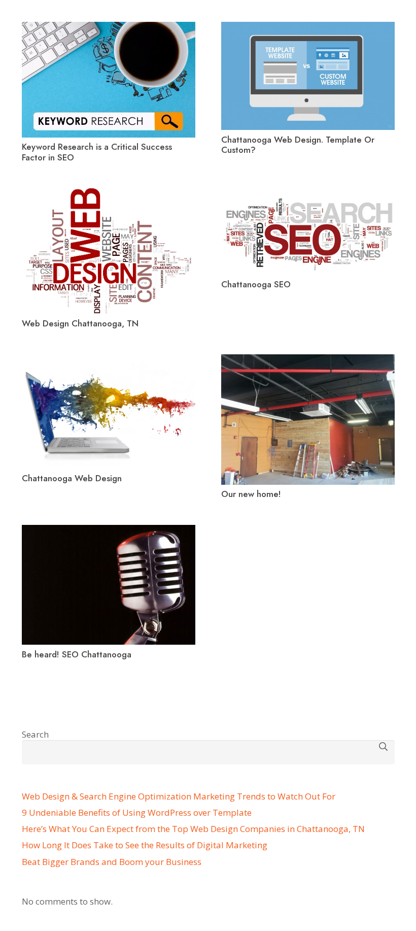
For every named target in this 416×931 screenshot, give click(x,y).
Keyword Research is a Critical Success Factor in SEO (97, 152)
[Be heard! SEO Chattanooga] (108, 531)
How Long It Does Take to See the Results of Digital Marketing (144, 845)
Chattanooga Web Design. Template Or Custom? (297, 145)
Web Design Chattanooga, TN (80, 323)
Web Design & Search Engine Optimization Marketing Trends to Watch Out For (178, 796)
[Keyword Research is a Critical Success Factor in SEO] (108, 28)
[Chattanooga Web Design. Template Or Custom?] (308, 28)
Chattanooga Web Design (72, 478)
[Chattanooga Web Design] (108, 360)
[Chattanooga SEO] (308, 194)
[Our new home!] (308, 360)
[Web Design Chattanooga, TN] (108, 194)
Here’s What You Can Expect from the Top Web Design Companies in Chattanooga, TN (193, 829)
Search (35, 734)
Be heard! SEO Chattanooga (76, 654)
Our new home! (251, 494)
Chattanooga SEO (256, 284)
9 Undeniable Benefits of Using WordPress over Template (137, 812)
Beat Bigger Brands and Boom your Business (111, 862)
